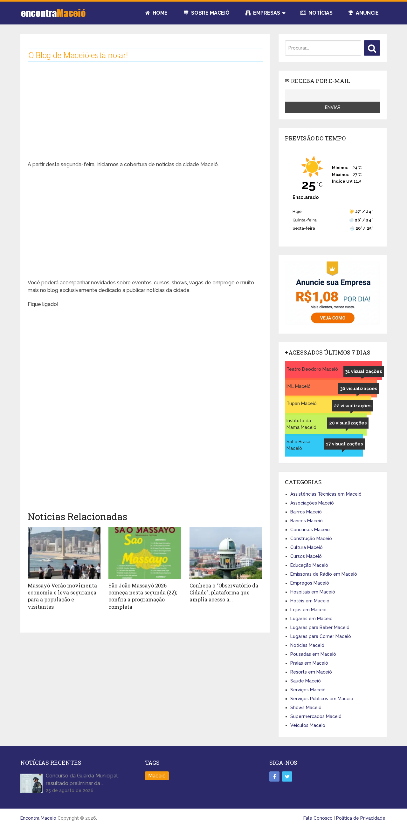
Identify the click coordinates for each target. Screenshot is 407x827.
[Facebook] (274, 776)
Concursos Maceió (310, 529)
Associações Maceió (312, 502)
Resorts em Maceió (311, 671)
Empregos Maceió (309, 583)
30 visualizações (358, 388)
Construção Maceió (311, 538)
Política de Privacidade (360, 818)
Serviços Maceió (308, 689)
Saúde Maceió (305, 680)
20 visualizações (348, 422)
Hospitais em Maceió (312, 591)
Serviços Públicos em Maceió (321, 698)
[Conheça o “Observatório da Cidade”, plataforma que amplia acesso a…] (226, 553)
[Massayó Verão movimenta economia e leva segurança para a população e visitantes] (64, 553)
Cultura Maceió (306, 547)
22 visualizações (352, 405)
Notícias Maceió (307, 645)
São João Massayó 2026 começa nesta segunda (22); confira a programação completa (142, 596)
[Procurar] (372, 48)
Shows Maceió (305, 707)
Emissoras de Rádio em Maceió (323, 574)
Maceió (157, 776)
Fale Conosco (318, 818)
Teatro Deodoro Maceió (312, 369)
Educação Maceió (309, 565)
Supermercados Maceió (315, 716)
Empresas (266, 13)
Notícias (320, 13)
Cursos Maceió (306, 556)
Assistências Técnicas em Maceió (326, 494)
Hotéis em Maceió (309, 600)
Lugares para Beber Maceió (319, 627)
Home (159, 13)
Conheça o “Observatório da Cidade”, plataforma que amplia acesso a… (224, 592)
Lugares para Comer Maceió (320, 636)
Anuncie (367, 13)
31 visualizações (363, 371)
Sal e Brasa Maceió (298, 445)
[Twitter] (287, 776)
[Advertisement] (145, 116)
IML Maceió (298, 386)
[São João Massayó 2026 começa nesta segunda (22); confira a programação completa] (144, 553)
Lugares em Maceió (311, 618)
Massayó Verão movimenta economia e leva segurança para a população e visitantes (62, 596)
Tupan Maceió (301, 403)
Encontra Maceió (38, 818)
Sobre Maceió (210, 13)
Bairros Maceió (306, 511)
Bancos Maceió (306, 520)
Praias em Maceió (309, 663)
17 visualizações (344, 443)
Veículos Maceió (307, 725)
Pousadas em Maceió (313, 654)
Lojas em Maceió (308, 609)
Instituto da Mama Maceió (301, 424)
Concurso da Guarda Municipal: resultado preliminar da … (82, 779)
